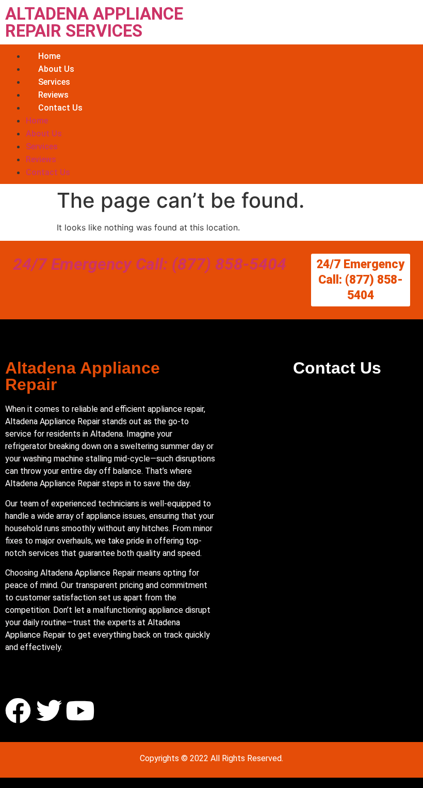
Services (54, 82)
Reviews (53, 95)
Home (49, 56)
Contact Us (60, 108)
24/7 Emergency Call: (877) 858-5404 (149, 264)
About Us (56, 69)
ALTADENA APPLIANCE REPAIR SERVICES (94, 22)
